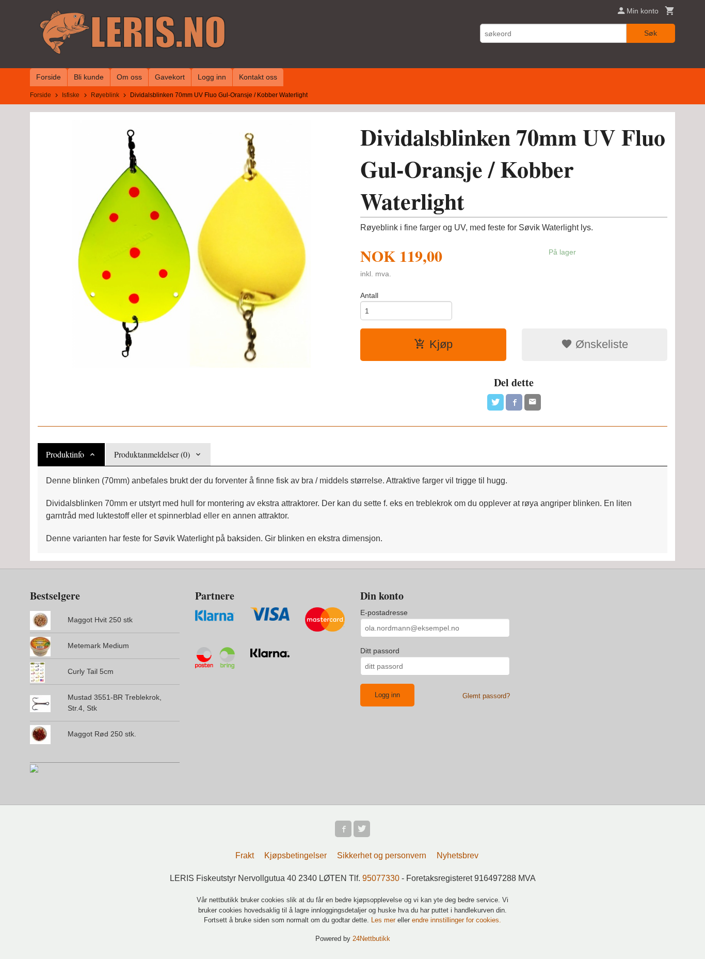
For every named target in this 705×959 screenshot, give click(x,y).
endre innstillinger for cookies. (456, 920)
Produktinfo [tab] (65, 454)
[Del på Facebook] (514, 402)
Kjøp (441, 344)
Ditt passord (379, 651)
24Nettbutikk (371, 938)
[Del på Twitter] (495, 402)
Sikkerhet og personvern (381, 855)
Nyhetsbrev (457, 855)
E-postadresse (384, 612)
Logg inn (212, 77)
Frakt (244, 855)
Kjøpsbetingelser (295, 855)
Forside (48, 77)
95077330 (380, 878)
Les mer (384, 920)
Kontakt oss (258, 77)
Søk (650, 33)
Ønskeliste (600, 344)
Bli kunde (89, 77)
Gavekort (170, 77)
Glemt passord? (486, 696)
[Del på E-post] (532, 402)
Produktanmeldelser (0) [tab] (152, 454)
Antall (369, 295)
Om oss (129, 77)
